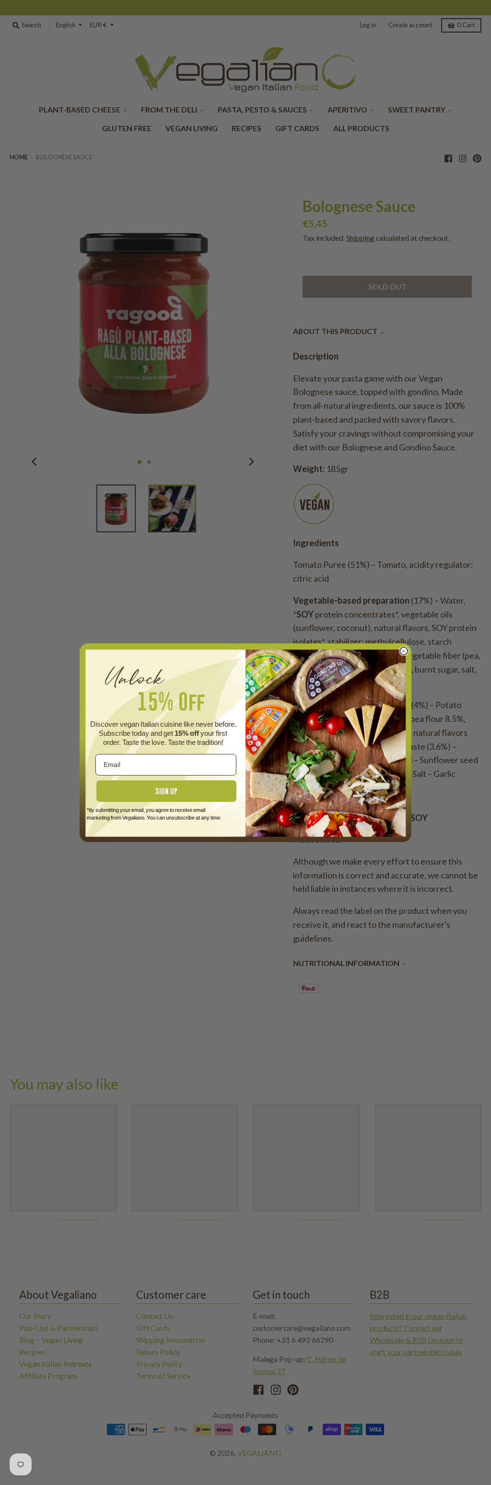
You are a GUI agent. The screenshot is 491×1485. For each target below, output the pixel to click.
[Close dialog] (404, 651)
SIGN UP (166, 791)
